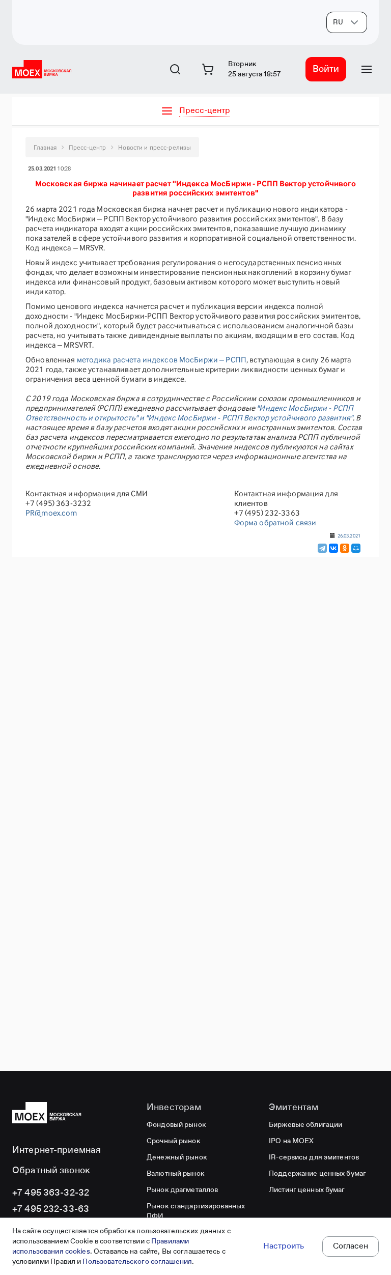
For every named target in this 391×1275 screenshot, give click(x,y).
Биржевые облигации (305, 1124)
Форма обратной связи (275, 522)
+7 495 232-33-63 (50, 1209)
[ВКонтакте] (333, 548)
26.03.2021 (349, 535)
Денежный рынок (177, 1157)
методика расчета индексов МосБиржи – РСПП (161, 359)
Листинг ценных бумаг (307, 1190)
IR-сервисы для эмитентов (314, 1157)
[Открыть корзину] (208, 69)
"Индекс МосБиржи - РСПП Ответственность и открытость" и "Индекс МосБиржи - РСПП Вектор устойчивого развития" (189, 412)
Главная (45, 147)
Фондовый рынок (176, 1124)
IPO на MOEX (291, 1141)
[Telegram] (322, 548)
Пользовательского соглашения (137, 1261)
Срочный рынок (174, 1141)
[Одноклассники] (344, 548)
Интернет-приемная (56, 1150)
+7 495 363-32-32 (50, 1193)
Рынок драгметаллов (182, 1190)
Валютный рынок (176, 1173)
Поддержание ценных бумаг (317, 1173)
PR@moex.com (51, 513)
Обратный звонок (51, 1170)
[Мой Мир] (355, 548)
